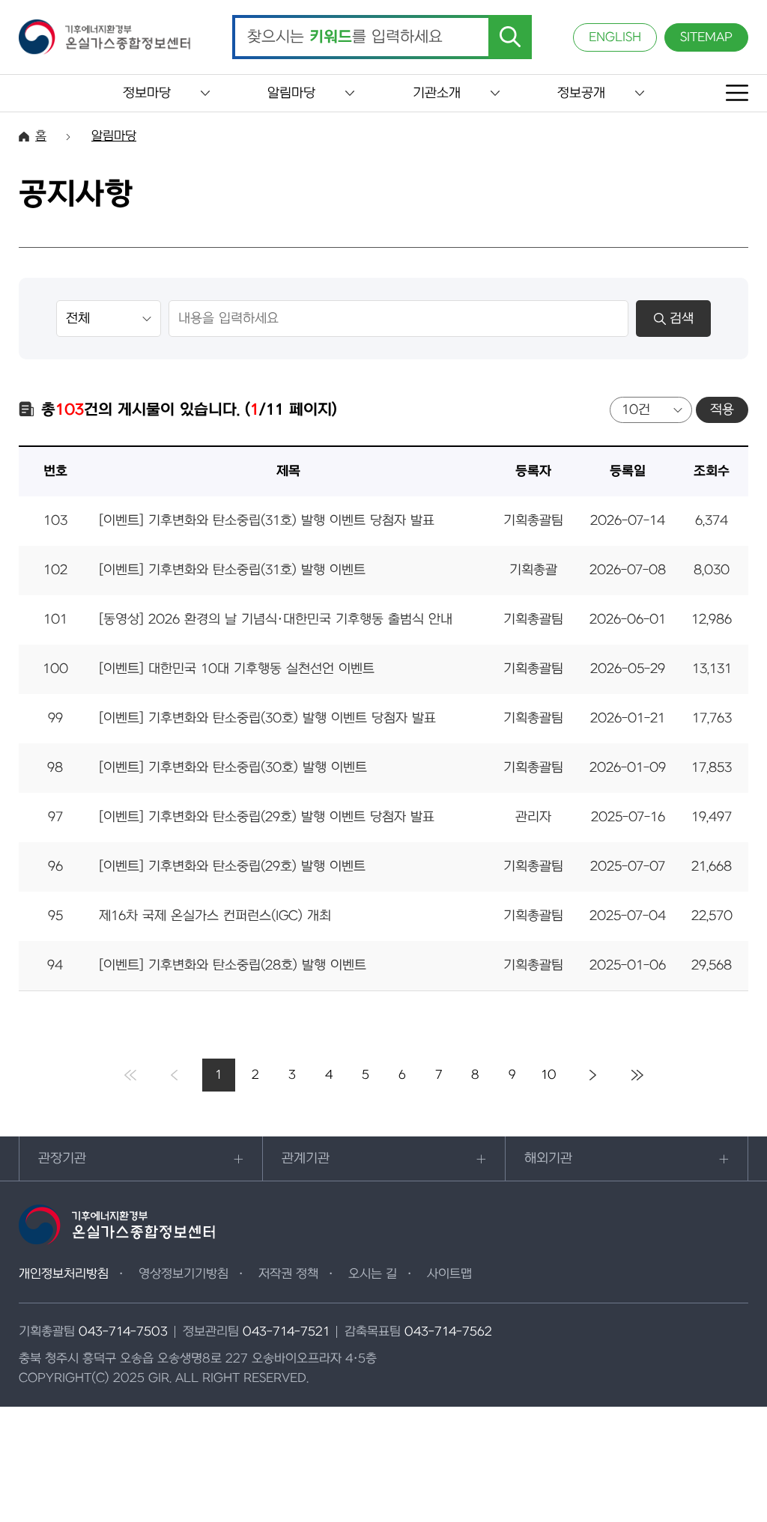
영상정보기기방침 (183, 1274)
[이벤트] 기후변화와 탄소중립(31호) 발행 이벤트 (232, 570)
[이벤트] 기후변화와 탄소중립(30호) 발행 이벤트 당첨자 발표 (267, 718)
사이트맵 (449, 1274)
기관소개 (437, 93)
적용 (722, 410)
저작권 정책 (288, 1274)
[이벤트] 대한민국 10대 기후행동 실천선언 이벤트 (237, 669)
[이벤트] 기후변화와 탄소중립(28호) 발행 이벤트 (232, 965)
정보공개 (581, 93)
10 (549, 1075)
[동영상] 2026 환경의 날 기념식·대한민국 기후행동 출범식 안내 (275, 619)
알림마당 (291, 93)
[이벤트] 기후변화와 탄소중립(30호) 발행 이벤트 (233, 768)
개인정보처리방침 (64, 1274)
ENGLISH (615, 37)
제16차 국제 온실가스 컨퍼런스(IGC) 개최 (215, 916)
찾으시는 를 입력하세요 (345, 37)
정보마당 (147, 93)
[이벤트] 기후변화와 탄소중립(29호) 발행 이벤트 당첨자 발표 (266, 817)
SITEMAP (706, 37)
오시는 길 (372, 1274)
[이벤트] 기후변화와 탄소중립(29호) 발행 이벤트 (232, 866)
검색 (682, 318)
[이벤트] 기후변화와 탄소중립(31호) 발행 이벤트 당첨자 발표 (266, 521)
